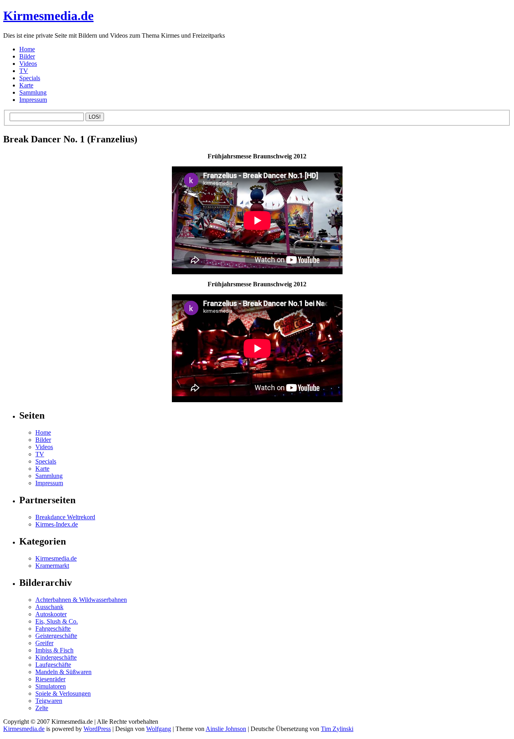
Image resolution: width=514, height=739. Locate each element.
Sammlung (33, 92)
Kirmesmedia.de (48, 15)
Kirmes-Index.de (56, 524)
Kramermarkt (52, 565)
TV (23, 70)
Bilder (27, 56)
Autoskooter (51, 614)
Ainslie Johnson (226, 728)
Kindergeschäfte (56, 657)
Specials (29, 78)
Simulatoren (50, 686)
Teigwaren (48, 700)
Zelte (41, 708)
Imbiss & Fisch (54, 650)
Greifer (44, 643)
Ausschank (49, 606)
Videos (28, 63)
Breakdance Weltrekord (65, 517)
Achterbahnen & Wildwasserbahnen (81, 599)
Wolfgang (158, 728)
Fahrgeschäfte (53, 628)
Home (27, 49)
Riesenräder (50, 679)
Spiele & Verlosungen (63, 693)
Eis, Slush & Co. (56, 621)
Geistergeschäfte (56, 635)
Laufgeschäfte (53, 664)
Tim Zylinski (337, 728)
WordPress (97, 728)
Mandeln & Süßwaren (63, 671)
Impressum (33, 99)
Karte (26, 85)
